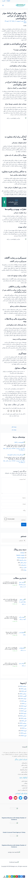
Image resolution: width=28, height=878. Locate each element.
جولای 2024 (23, 698)
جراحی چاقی (8, 448)
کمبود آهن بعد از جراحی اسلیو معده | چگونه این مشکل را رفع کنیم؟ (14, 458)
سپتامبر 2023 (23, 723)
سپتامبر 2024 (23, 693)
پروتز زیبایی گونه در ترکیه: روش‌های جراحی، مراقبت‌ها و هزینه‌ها (10, 618)
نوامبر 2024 (23, 688)
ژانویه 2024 (23, 713)
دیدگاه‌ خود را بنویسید (21, 21)
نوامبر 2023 (23, 718)
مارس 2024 (23, 708)
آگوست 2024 (23, 696)
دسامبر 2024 (23, 686)
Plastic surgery (21, 557)
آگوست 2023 (23, 725)
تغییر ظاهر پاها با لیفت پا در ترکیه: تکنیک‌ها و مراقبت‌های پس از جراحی (10, 601)
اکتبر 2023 (23, 721)
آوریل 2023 (23, 730)
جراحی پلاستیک (22, 560)
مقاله (4, 448)
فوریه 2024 (23, 711)
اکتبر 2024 (23, 691)
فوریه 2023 (23, 735)
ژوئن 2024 (23, 701)
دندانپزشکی (23, 565)
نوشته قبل (14, 426)
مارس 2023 (23, 733)
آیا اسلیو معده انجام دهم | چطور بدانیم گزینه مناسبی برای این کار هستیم (14, 445)
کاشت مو (24, 567)
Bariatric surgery (21, 555)
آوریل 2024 (23, 706)
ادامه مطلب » (14, 585)
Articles (13, 448)
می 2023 (24, 728)
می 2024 (24, 703)
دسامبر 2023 (23, 716)
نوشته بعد (14, 429)
